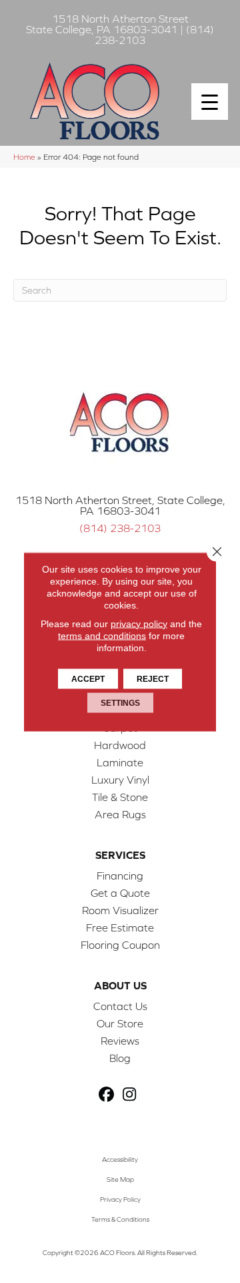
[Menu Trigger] (209, 101)
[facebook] (106, 1095)
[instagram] (129, 1095)
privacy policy (139, 623)
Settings (120, 702)
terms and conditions (102, 635)
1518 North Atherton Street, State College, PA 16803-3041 (120, 505)
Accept (88, 678)
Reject (153, 678)
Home (24, 156)
